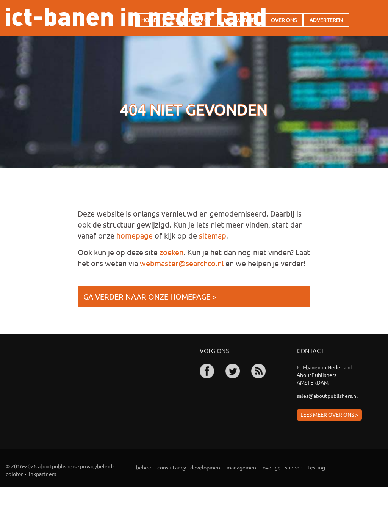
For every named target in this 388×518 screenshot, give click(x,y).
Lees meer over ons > (329, 414)
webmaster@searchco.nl (182, 263)
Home (149, 19)
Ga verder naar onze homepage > (149, 296)
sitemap (212, 235)
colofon (15, 473)
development (206, 467)
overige (272, 467)
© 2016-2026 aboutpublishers (41, 466)
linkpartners (41, 473)
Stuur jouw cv (190, 19)
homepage (134, 235)
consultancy (171, 467)
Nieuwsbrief (241, 19)
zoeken (171, 252)
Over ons (284, 19)
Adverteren (326, 19)
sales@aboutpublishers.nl (327, 395)
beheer (144, 467)
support (294, 467)
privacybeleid (96, 466)
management (242, 467)
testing (316, 467)
